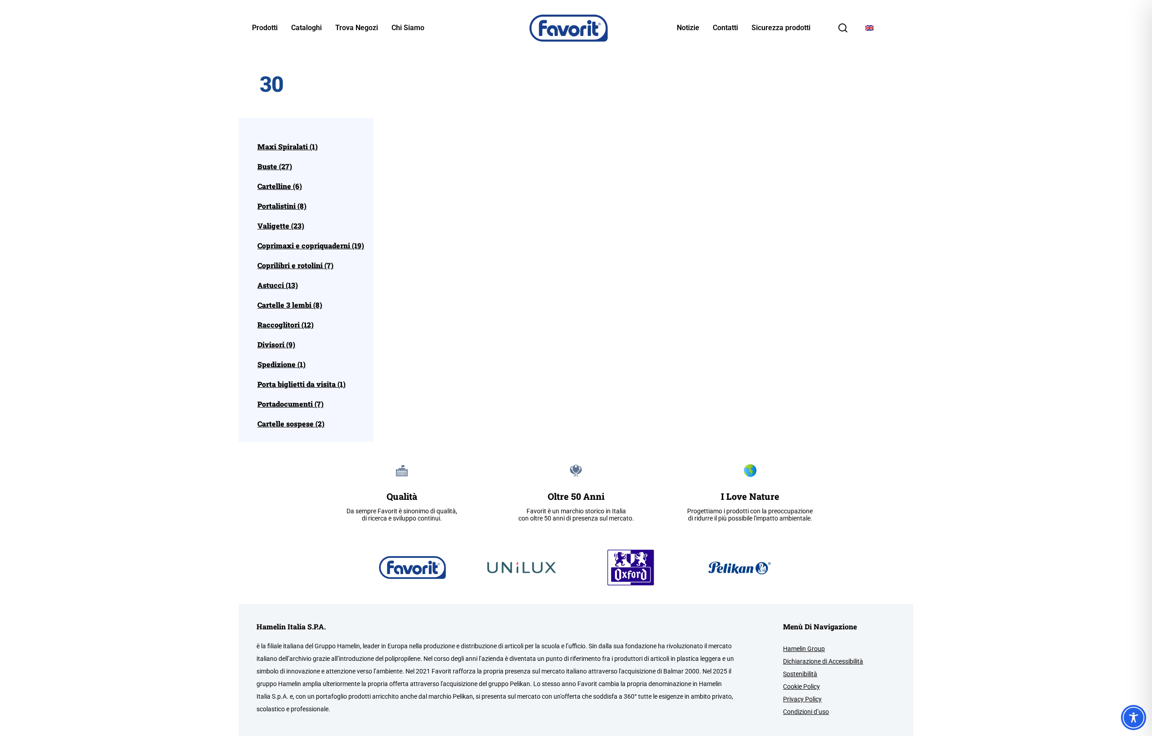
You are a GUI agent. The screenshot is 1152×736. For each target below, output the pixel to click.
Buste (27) (274, 166)
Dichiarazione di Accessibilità (823, 661)
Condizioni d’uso (806, 711)
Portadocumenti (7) (290, 403)
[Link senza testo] (842, 31)
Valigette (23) (280, 225)
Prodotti (265, 27)
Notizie (688, 27)
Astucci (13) (277, 285)
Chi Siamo (408, 27)
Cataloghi (306, 27)
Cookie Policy (801, 686)
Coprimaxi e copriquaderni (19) (310, 245)
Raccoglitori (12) (285, 324)
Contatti (725, 27)
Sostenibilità (800, 674)
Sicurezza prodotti (781, 27)
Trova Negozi (356, 27)
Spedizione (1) (281, 364)
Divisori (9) (276, 344)
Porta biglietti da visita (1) (301, 384)
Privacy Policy (802, 699)
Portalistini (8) (281, 206)
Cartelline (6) (279, 186)
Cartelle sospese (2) (290, 423)
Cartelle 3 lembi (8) (289, 305)
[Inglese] (869, 28)
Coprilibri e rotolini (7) (295, 265)
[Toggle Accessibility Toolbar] (1133, 717)
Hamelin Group (804, 648)
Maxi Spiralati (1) (287, 146)
